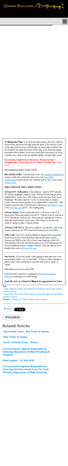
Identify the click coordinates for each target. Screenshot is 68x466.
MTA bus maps (16, 207)
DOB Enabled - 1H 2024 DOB (18, 360)
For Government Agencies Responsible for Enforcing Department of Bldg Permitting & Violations (26, 351)
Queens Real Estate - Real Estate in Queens (26, 331)
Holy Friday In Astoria (15, 336)
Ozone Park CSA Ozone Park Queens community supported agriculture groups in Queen (33, 295)
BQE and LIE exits (28, 248)
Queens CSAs (10, 182)
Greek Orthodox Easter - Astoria (20, 342)
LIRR (55, 227)
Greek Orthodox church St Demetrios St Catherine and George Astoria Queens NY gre (32, 290)
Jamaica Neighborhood (53, 174)
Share (9, 309)
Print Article (13, 317)
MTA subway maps (55, 205)
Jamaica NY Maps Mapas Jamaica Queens (30, 299)
